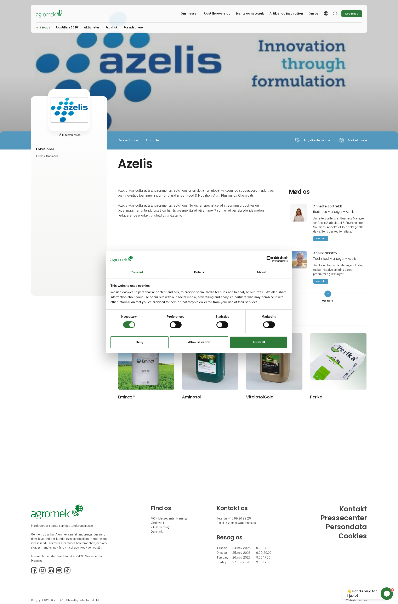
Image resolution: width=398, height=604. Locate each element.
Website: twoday (356, 600)
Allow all (258, 342)
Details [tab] (199, 272)
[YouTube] (59, 572)
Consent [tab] (137, 272)
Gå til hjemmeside (69, 135)
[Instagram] (42, 572)
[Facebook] (34, 572)
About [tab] (261, 272)
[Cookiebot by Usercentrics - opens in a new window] (269, 259)
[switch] (176, 324)
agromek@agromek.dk (241, 522)
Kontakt (320, 238)
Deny (139, 342)
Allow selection (199, 342)
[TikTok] (67, 572)
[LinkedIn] (51, 572)
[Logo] (52, 13)
